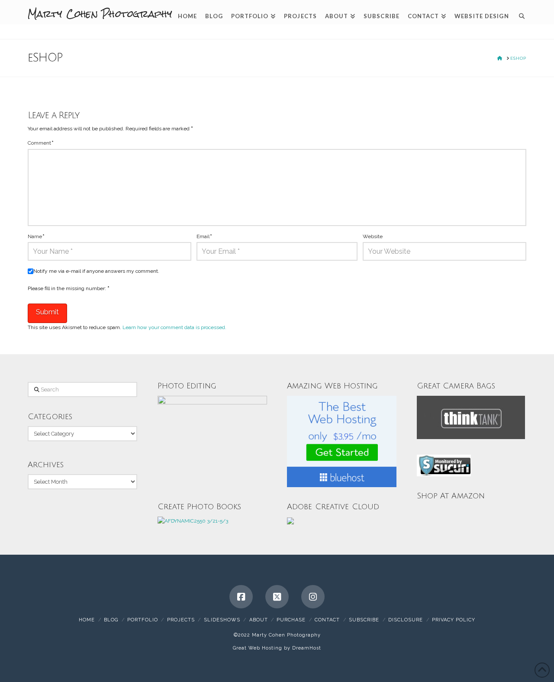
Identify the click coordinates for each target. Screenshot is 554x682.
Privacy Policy (453, 620)
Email (204, 236)
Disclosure (405, 620)
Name (36, 236)
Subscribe (364, 620)
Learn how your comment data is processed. (174, 327)
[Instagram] (313, 596)
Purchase (291, 620)
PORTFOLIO (142, 620)
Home (87, 620)
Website (373, 236)
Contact (327, 620)
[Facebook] (241, 596)
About (258, 620)
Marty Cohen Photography (100, 14)
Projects (181, 620)
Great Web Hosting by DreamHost (277, 648)
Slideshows (222, 620)
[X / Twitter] (277, 596)
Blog (111, 620)
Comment (41, 143)
